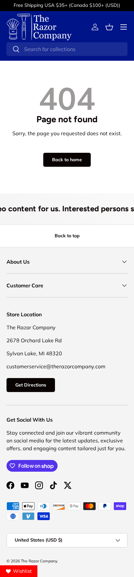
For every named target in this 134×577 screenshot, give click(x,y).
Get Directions (30, 385)
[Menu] (123, 27)
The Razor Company (39, 560)
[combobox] (67, 49)
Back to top (67, 236)
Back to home (67, 160)
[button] (109, 27)
